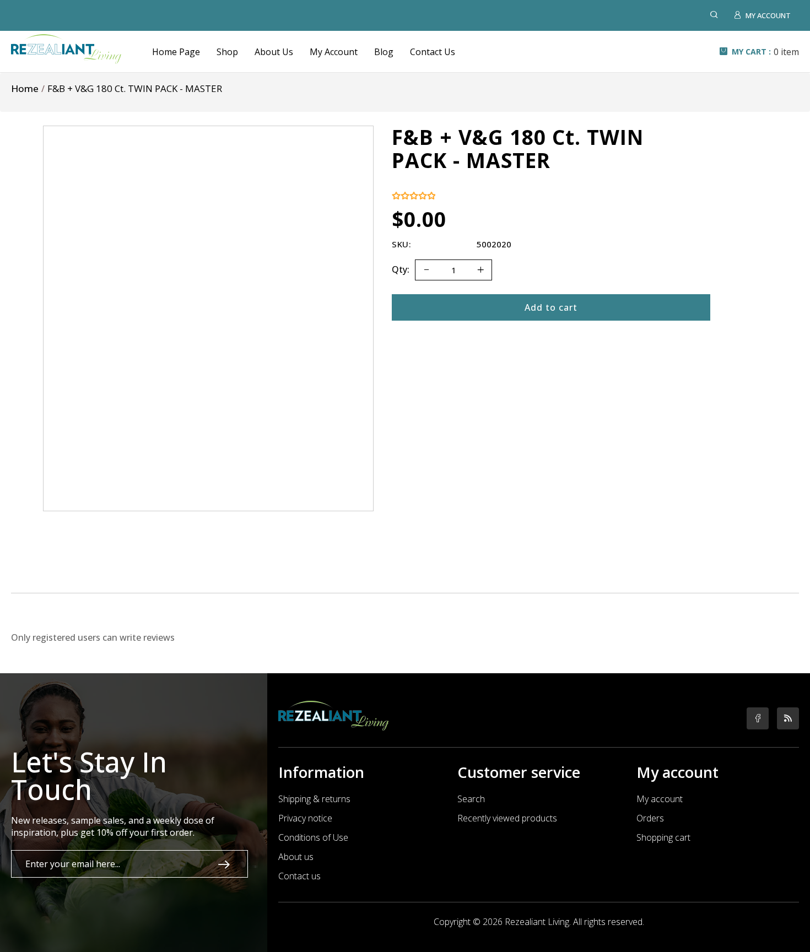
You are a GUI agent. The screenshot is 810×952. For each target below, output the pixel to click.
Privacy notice (305, 818)
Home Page (176, 52)
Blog (383, 52)
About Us (274, 52)
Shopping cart (663, 837)
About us (296, 857)
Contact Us (432, 52)
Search (471, 799)
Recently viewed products (507, 818)
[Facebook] (758, 718)
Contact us (299, 876)
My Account (334, 52)
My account (659, 799)
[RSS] (788, 718)
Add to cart (551, 307)
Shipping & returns (314, 799)
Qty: (400, 269)
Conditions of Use (313, 837)
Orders (650, 818)
